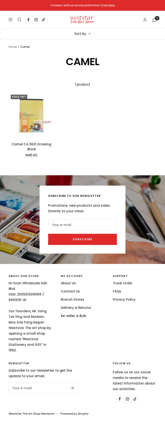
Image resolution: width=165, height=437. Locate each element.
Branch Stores (72, 299)
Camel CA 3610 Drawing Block (31, 146)
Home (13, 47)
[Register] (72, 387)
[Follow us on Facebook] (28, 19)
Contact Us (70, 291)
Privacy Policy (124, 299)
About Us (68, 283)
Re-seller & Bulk (73, 316)
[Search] (19, 20)
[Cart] (154, 20)
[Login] (145, 20)
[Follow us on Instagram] (36, 19)
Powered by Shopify (74, 414)
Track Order (122, 283)
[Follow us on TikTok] (43, 19)
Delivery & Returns (76, 307)
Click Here (108, 5)
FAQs (117, 291)
